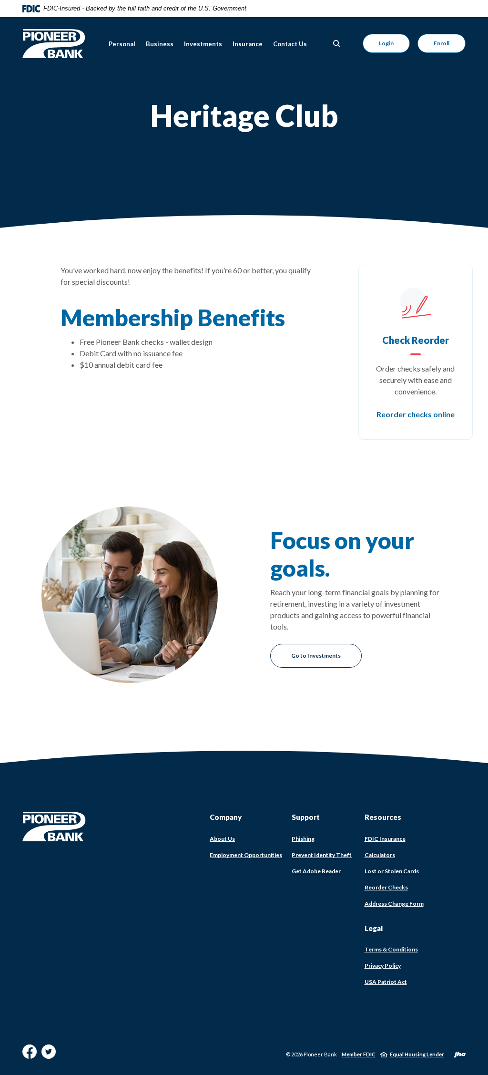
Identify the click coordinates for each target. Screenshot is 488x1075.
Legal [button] (374, 928)
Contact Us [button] (290, 44)
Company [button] (226, 817)
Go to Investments (316, 655)
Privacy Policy (383, 965)
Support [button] (306, 817)
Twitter (48, 1055)
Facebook (29, 1055)
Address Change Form (394, 903)
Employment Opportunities (246, 854)
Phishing (303, 838)
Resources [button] (383, 817)
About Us (222, 838)
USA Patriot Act (386, 981)
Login (386, 43)
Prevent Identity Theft (322, 854)
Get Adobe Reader (316, 871)
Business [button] (159, 44)
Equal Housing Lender (417, 1054)
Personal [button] (122, 44)
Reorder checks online (415, 414)
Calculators (380, 854)
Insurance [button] (248, 44)
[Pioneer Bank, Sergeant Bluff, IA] (53, 43)
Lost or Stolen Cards (392, 871)
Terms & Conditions (391, 949)
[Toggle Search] (337, 44)
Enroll (441, 43)
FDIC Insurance (385, 839)
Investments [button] (203, 44)
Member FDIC (359, 1054)
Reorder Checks (386, 887)
